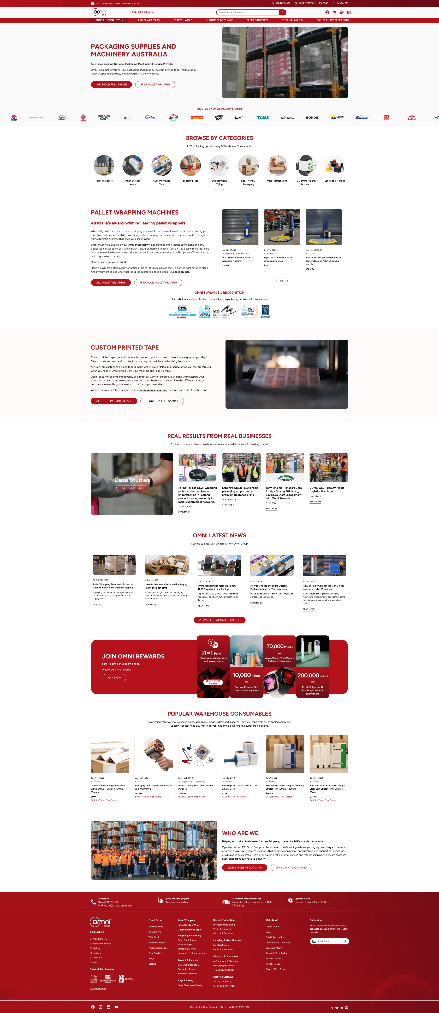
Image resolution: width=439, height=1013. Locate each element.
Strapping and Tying (219, 182)
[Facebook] (93, 1007)
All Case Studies (132, 488)
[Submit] (282, 12)
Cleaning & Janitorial (223, 986)
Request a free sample (162, 401)
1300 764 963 (342, 3)
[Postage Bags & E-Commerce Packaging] (306, 165)
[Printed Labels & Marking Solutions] (335, 165)
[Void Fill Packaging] (277, 165)
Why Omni (154, 937)
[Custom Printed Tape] (161, 165)
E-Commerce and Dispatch (306, 182)
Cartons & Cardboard (223, 933)
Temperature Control (223, 970)
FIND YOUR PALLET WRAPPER (158, 282)
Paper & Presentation (223, 949)
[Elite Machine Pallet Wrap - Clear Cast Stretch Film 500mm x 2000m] (285, 754)
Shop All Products (108, 20)
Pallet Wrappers (149, 20)
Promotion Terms (274, 958)
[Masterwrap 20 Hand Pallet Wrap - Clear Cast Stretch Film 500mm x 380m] (329, 754)
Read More (184, 512)
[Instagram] (101, 1007)
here (186, 902)
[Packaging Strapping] (219, 165)
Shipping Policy (274, 948)
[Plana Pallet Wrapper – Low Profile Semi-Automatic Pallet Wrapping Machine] (324, 227)
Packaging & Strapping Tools (192, 953)
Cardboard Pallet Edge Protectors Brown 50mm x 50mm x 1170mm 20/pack (108, 789)
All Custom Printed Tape (114, 401)
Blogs (151, 958)
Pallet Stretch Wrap (132, 182)
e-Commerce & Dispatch (225, 961)
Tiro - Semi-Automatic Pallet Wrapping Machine (236, 259)
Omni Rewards (283, 3)
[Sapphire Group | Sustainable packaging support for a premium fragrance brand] (241, 467)
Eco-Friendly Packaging (333, 20)
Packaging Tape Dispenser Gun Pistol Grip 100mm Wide (153, 787)
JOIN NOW (114, 677)
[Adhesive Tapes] (190, 165)
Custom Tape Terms (276, 969)
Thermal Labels (292, 20)
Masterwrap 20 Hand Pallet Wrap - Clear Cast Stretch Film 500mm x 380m (327, 789)
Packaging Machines (223, 965)
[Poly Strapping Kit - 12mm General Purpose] (197, 754)
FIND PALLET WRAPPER (155, 84)
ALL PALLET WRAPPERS (111, 282)
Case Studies (155, 953)
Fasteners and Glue (187, 973)
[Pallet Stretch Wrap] (132, 165)
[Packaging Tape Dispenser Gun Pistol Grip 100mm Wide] (153, 754)
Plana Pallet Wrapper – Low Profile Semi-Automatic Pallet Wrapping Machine (323, 260)
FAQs (325, 3)
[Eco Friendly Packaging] (248, 165)
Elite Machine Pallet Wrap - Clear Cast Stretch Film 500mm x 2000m (285, 787)
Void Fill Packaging (277, 180)
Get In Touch (272, 926)
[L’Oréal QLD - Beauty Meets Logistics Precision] (329, 467)
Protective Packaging (224, 924)
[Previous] (78, 762)
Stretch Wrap (183, 20)
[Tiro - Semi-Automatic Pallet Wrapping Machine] (240, 227)
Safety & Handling (222, 981)
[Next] (224, 190)
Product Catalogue (158, 948)
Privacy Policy (273, 964)
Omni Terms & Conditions (278, 942)
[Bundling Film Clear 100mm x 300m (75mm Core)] (241, 754)
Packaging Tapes (257, 20)
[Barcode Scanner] (348, 12)
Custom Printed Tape (219, 20)
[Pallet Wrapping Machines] (104, 165)
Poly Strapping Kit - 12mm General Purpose (195, 787)
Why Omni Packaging (291, 867)
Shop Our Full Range (111, 84)
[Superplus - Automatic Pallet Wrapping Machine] (282, 227)
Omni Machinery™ (158, 942)
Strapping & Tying (187, 948)
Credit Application (275, 937)
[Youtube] (116, 1007)
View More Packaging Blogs (219, 620)
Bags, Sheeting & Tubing (190, 985)
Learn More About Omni (244, 867)
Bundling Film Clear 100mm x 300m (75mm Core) (239, 787)
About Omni (155, 932)
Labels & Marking (221, 945)
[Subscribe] (344, 941)
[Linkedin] (108, 1007)
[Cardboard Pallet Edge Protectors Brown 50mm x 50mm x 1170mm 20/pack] (110, 754)
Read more (99, 605)
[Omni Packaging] (101, 12)
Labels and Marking (335, 180)
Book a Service (307, 3)
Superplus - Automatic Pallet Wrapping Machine (278, 259)
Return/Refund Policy (276, 953)
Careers (152, 964)
